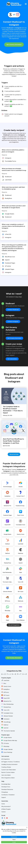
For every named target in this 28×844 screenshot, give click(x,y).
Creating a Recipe (6, 767)
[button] (26, 4)
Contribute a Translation (8, 794)
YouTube (7, 818)
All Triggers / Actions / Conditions (10, 761)
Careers (3, 811)
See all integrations (14, 625)
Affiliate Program (6, 809)
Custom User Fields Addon (8, 769)
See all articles (14, 454)
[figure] (2, 86)
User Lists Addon (6, 775)
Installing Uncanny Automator (9, 764)
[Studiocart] (10, 14)
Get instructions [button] (12, 359)
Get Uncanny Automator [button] (14, 338)
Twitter (4, 818)
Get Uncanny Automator (14, 44)
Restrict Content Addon (8, 772)
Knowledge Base (5, 784)
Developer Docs (5, 786)
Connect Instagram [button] (12, 321)
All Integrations (5, 759)
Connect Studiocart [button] (13, 309)
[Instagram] (17, 14)
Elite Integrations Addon (8, 777)
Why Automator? (6, 806)
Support (3, 797)
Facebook (2, 818)
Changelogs (4, 792)
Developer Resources (7, 789)
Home (3, 803)
